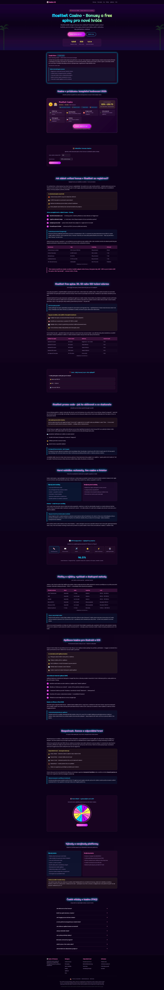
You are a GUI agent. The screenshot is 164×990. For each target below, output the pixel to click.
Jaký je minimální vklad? (82, 931)
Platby (107, 2)
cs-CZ (102, 986)
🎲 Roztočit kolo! (82, 825)
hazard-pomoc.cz (87, 961)
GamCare (85, 966)
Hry (104, 2)
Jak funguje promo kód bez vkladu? (82, 917)
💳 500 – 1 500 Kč (54, 383)
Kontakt (103, 968)
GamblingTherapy (87, 968)
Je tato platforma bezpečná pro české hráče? (82, 922)
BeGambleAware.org (88, 964)
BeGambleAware (85, 978)
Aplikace (112, 2)
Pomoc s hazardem (76, 978)
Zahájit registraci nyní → (82, 125)
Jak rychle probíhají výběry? (82, 935)
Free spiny (99, 2)
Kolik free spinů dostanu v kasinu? (82, 913)
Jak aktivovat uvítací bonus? (82, 908)
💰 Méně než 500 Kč (55, 379)
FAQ (116, 2)
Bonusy (94, 2)
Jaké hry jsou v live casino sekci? (82, 944)
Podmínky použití (105, 966)
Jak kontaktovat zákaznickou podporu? (82, 949)
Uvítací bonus (68, 961)
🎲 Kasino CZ (51, 2)
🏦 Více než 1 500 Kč (55, 387)
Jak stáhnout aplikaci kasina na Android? (82, 926)
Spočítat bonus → (54, 162)
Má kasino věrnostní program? (82, 940)
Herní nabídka (68, 966)
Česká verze (104, 961)
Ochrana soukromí (105, 964)
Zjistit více (91, 34)
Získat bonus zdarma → (76, 34)
